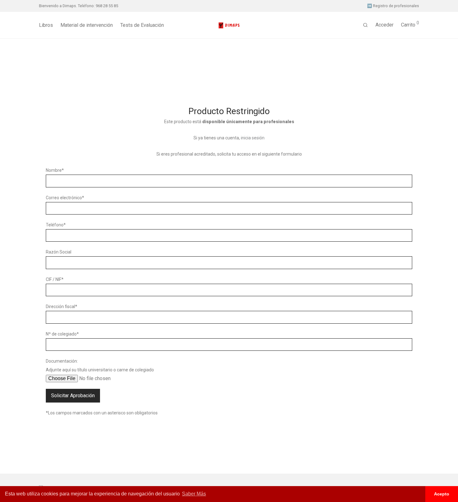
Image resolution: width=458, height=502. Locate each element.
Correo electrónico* (65, 197)
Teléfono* (56, 224)
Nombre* (55, 170)
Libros (46, 25)
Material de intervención (86, 25)
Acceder (384, 25)
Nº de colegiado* (62, 333)
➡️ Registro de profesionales (393, 6)
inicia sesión (253, 137)
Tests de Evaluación (142, 25)
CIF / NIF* (55, 279)
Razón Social (58, 251)
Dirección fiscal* (61, 306)
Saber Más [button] (194, 493)
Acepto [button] (441, 493)
